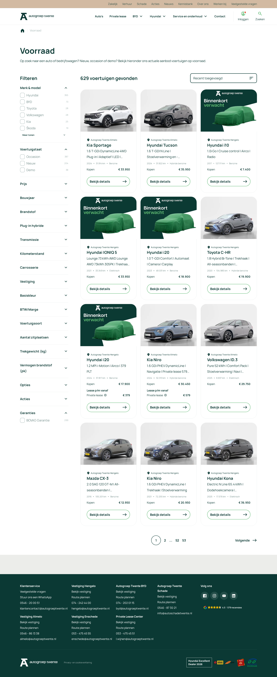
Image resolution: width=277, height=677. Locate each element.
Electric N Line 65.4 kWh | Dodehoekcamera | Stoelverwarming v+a (225, 490)
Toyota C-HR (219, 252)
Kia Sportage (99, 145)
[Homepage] (22, 30)
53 (184, 540)
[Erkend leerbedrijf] (241, 662)
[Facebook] (205, 596)
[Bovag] (218, 662)
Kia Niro (154, 359)
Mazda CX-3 (98, 478)
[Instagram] (214, 596)
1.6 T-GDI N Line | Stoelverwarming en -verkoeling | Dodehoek (163, 157)
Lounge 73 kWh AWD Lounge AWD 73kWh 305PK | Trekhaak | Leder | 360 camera (108, 264)
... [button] (170, 540)
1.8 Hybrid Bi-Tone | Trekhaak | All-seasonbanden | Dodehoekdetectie (228, 264)
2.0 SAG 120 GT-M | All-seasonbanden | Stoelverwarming (103, 490)
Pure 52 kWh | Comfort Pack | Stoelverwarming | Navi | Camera (227, 371)
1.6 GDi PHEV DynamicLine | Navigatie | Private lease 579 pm (167, 371)
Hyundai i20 (158, 252)
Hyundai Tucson (162, 145)
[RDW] (229, 662)
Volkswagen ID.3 (222, 359)
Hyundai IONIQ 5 (102, 252)
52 (177, 540)
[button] (246, 540)
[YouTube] (224, 596)
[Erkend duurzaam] (252, 662)
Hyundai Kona (220, 478)
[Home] (37, 16)
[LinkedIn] (234, 596)
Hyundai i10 (218, 145)
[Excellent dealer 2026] (199, 662)
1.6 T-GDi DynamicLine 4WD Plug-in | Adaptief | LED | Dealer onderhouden (107, 157)
